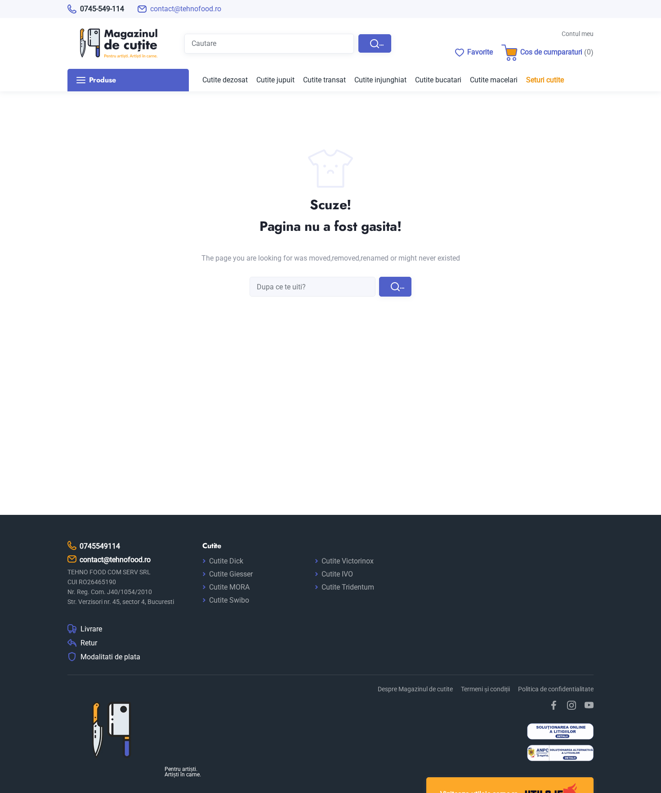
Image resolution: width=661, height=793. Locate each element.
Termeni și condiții (485, 689)
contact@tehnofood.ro (185, 9)
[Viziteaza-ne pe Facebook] (553, 705)
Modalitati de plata (110, 657)
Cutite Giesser (231, 574)
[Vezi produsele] (112, 43)
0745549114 (100, 546)
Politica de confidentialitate (556, 689)
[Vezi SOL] (560, 732)
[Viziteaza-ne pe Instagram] (571, 705)
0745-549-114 (102, 9)
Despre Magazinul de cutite (415, 689)
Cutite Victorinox (348, 561)
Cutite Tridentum (348, 587)
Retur (88, 643)
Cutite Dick (226, 561)
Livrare (91, 629)
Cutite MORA (229, 587)
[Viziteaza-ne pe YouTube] (589, 705)
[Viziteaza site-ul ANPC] (560, 754)
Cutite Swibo (229, 600)
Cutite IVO (337, 574)
